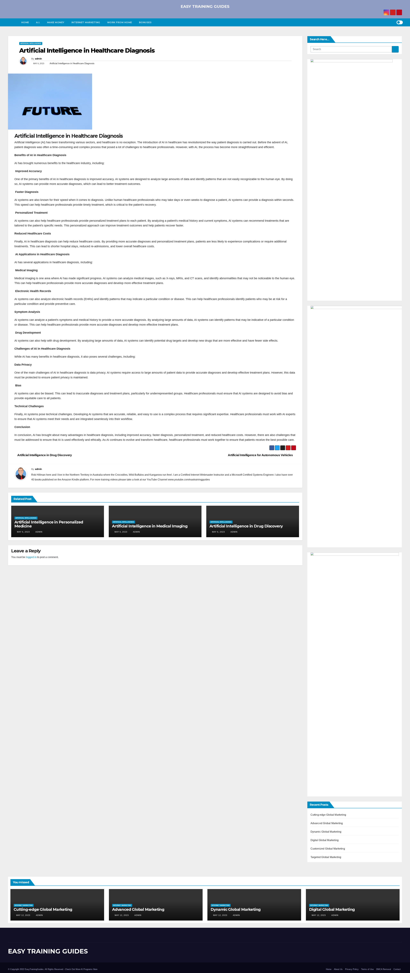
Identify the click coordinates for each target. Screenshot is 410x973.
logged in (31, 557)
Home (25, 22)
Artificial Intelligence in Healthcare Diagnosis (87, 50)
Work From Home (119, 22)
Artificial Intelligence (30, 43)
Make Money (55, 22)
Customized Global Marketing (328, 848)
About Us (338, 969)
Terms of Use (367, 969)
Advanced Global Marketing (327, 823)
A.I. (38, 22)
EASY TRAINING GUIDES (205, 6)
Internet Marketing (85, 22)
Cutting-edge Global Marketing (328, 814)
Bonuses (145, 22)
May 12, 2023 (23, 915)
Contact (397, 969)
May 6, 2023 (23, 532)
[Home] (13, 22)
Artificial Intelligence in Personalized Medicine (48, 524)
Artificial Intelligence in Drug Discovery (44, 455)
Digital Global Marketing (325, 840)
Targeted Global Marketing (326, 857)
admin (38, 58)
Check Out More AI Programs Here (81, 969)
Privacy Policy (352, 969)
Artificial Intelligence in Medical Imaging (150, 526)
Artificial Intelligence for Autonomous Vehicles (261, 455)
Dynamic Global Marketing (326, 831)
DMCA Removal (383, 969)
